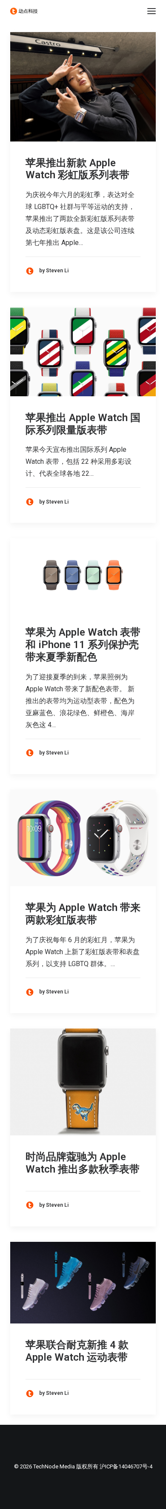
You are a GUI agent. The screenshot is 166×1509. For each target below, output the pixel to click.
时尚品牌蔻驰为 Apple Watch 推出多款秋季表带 (83, 1163)
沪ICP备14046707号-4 (126, 1466)
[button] (151, 11)
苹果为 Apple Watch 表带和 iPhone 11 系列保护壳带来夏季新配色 (83, 644)
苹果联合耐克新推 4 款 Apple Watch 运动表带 (77, 1351)
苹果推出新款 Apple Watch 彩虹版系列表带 (77, 169)
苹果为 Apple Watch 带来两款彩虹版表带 (83, 914)
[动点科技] (23, 11)
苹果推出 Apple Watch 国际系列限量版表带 (83, 424)
